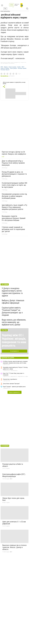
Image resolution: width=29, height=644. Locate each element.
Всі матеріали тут (14, 351)
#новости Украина (5, 68)
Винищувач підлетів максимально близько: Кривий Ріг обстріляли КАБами (13, 218)
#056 (2, 67)
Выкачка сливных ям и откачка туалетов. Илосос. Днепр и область (14, 547)
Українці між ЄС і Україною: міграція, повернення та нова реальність (14, 340)
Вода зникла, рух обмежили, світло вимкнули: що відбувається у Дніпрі (14, 322)
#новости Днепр (12, 67)
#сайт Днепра (13, 68)
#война (19, 67)
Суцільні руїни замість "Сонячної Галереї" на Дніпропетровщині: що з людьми (12, 311)
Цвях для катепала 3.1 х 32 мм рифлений (14, 523)
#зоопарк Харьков (5, 69)
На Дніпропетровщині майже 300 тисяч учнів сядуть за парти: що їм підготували (14, 185)
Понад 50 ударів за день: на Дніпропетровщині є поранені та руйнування (14, 174)
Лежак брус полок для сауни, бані (13, 499)
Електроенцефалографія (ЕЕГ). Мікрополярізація (14, 475)
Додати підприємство (14, 392)
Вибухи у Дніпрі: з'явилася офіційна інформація (13, 301)
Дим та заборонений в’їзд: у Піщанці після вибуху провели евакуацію (13, 163)
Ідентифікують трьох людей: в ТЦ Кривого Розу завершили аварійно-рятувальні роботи (14, 207)
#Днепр (6, 67)
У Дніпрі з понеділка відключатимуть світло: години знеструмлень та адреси (12, 292)
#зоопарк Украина (22, 68)
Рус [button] (5, 8)
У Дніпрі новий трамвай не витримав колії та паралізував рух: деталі (13, 229)
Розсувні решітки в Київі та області (12, 465)
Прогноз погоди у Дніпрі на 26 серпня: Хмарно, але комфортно (14, 153)
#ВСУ (23, 67)
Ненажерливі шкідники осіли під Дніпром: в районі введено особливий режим (14, 196)
